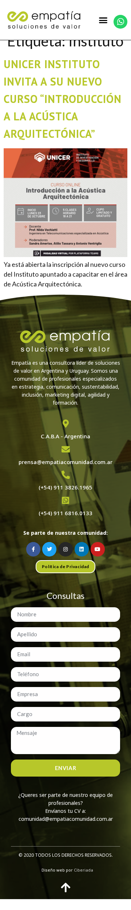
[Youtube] (98, 549)
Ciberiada (83, 870)
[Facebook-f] (33, 549)
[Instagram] (65, 549)
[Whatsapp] (120, 22)
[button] (103, 20)
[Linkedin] (82, 549)
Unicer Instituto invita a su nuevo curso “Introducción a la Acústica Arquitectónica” (63, 99)
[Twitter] (49, 549)
